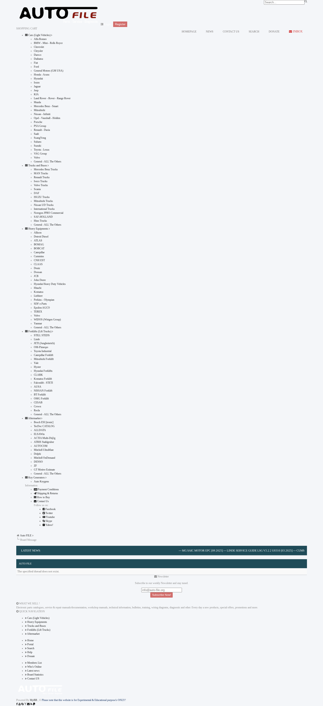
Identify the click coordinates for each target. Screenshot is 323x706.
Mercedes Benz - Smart (46, 106)
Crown (37, 406)
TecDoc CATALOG (44, 426)
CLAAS (38, 264)
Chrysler (38, 50)
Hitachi (37, 287)
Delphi (37, 453)
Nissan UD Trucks (44, 205)
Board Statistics (35, 674)
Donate (31, 656)
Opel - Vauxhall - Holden (47, 118)
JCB (36, 276)
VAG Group (40, 153)
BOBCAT (39, 248)
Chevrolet (39, 47)
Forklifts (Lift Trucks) (38, 629)
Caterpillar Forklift (43, 355)
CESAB (38, 402)
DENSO (38, 461)
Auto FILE (25, 535)
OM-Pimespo (41, 347)
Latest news (33, 670)
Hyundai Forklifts (43, 370)
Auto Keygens (41, 481)
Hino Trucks (40, 220)
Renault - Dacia (42, 129)
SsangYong (40, 137)
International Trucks (44, 208)
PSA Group (40, 126)
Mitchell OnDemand (44, 457)
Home (30, 640)
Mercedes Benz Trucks (46, 169)
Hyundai (38, 78)
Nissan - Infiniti (42, 114)
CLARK (38, 374)
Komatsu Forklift (43, 378)
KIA (36, 94)
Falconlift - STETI (43, 382)
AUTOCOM (40, 445)
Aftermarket (33, 633)
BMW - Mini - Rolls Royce (48, 43)
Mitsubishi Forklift (44, 359)
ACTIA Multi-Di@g (44, 438)
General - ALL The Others (47, 161)
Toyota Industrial (42, 351)
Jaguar (37, 86)
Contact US (33, 678)
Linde (37, 339)
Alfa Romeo (40, 39)
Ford (36, 66)
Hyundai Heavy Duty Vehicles (50, 284)
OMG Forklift (41, 398)
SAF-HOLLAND (43, 216)
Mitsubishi (39, 110)
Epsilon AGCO (42, 307)
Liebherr (38, 295)
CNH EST (39, 260)
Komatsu (38, 291)
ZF (35, 465)
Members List (34, 662)
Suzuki (37, 145)
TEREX (38, 311)
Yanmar (38, 323)
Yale (36, 363)
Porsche (38, 122)
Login (107, 24)
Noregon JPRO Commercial (48, 212)
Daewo (37, 54)
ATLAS (38, 240)
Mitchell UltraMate (44, 449)
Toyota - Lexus (41, 149)
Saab (36, 133)
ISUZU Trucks (42, 197)
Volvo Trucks (41, 185)
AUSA (37, 386)
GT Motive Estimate (44, 469)
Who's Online (34, 666)
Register (120, 24)
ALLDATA (40, 430)
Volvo (37, 157)
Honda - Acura (41, 74)
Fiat (36, 62)
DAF (36, 193)
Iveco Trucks (40, 181)
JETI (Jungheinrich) (44, 343)
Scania (37, 189)
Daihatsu (38, 58)
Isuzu (37, 82)
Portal (30, 644)
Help (29, 652)
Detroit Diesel (41, 236)
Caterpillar (39, 252)
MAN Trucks (41, 173)
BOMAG (39, 244)
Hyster (37, 366)
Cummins (39, 256)
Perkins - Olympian (44, 299)
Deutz (37, 268)
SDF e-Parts (40, 303)
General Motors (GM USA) (48, 70)
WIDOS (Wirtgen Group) (47, 319)
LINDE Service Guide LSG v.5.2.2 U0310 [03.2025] (251, 550)
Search (30, 648)
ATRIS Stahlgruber (44, 442)
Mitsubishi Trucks (43, 201)
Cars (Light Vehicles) (38, 618)
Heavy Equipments (37, 621)
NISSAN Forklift (43, 390)
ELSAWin (39, 434)
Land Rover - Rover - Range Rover (52, 98)
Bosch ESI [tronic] (43, 422)
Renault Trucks (42, 177)
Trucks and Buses (36, 625)
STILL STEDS (42, 335)
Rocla (37, 410)
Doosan (38, 272)
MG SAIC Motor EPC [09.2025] (193, 550)
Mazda (37, 102)
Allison (38, 232)
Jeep (36, 90)
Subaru (37, 141)
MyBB (34, 700)
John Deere (40, 280)
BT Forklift (40, 394)
